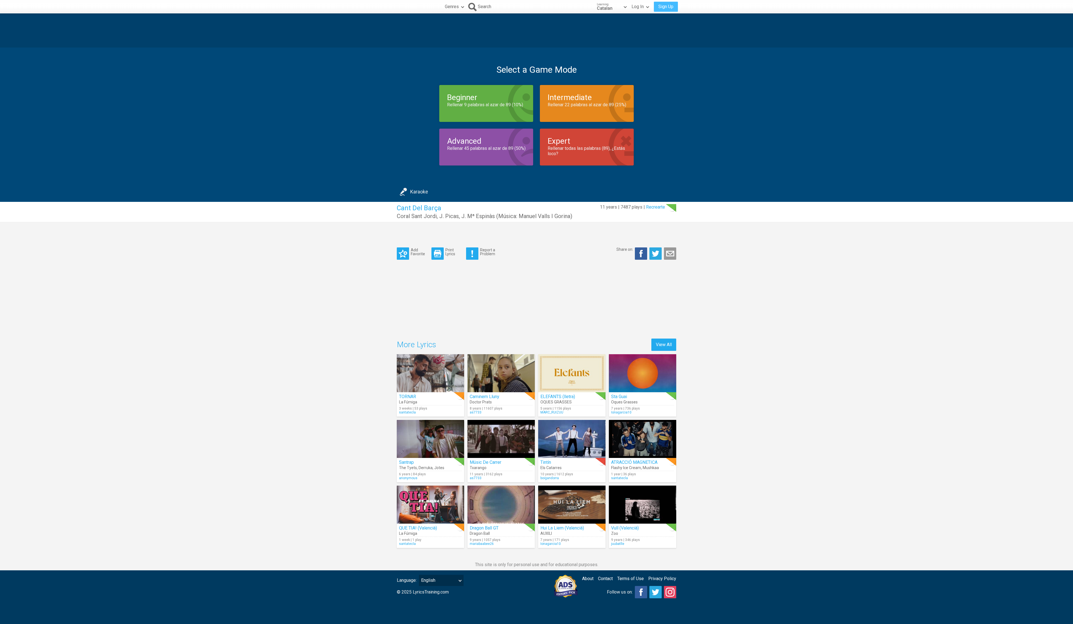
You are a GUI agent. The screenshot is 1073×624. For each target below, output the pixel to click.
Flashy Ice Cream (626, 467)
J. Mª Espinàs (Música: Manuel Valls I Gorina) (516, 216)
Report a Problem (487, 252)
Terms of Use (630, 578)
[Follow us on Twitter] (655, 592)
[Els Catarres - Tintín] (572, 439)
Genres (452, 6)
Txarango (478, 467)
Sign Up (665, 6)
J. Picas (449, 216)
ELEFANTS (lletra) (557, 396)
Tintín (545, 462)
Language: (407, 580)
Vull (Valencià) (625, 528)
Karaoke (419, 192)
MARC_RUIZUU (551, 412)
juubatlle (617, 544)
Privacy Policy (662, 578)
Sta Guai (619, 396)
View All (664, 344)
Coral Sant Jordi (417, 216)
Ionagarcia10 (621, 412)
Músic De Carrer (485, 462)
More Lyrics (416, 344)
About (588, 578)
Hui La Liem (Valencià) (562, 528)
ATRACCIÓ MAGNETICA (634, 462)
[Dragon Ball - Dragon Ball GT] (501, 505)
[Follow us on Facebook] (641, 592)
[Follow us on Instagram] (670, 592)
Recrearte (655, 207)
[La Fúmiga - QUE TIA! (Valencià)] (430, 505)
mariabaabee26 (482, 544)
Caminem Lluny (484, 396)
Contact (605, 578)
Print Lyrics (450, 252)
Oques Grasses (624, 402)
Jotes (439, 467)
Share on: (624, 249)
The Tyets (408, 467)
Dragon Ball (480, 533)
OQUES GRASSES (556, 402)
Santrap (406, 462)
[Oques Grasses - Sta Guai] (642, 373)
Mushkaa (651, 467)
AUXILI (546, 533)
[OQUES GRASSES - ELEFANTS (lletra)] (572, 373)
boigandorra (549, 478)
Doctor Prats (481, 402)
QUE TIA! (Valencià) (418, 528)
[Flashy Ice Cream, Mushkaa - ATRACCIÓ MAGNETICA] (642, 439)
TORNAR (407, 396)
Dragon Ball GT (484, 528)
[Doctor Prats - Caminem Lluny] (501, 373)
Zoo (614, 533)
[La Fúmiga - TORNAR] (430, 373)
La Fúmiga (408, 402)
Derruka (426, 467)
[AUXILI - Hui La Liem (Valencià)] (572, 505)
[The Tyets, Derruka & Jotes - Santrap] (430, 439)
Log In (638, 6)
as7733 (475, 412)
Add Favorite (418, 252)
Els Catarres (551, 467)
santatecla (407, 412)
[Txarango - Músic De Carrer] (501, 439)
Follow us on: (620, 592)
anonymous (408, 478)
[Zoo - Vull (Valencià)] (642, 505)
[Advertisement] (536, 30)
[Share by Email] (670, 253)
